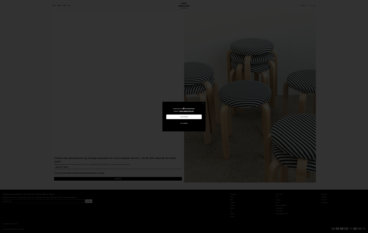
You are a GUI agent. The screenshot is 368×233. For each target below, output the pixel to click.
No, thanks (184, 123)
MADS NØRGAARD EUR (186, 111)
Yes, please (184, 117)
